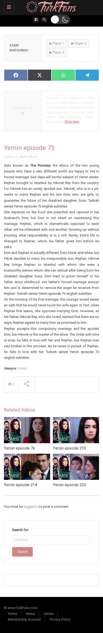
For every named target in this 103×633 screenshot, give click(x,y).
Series (48, 614)
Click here (71, 122)
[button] (60, 19)
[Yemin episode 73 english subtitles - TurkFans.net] (50, 6)
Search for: (20, 530)
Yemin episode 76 (19, 448)
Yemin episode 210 (69, 448)
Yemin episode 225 (69, 484)
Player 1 (58, 43)
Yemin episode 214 (20, 484)
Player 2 (80, 43)
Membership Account (24, 619)
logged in (31, 507)
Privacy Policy (60, 619)
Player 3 (58, 52)
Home (12, 614)
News (30, 614)
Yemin (22, 368)
